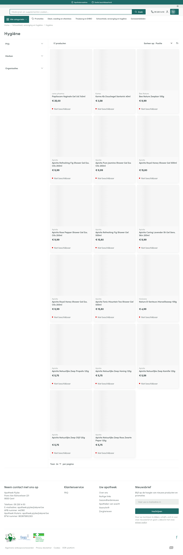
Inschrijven (157, 511)
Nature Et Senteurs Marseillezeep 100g (158, 301)
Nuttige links (105, 496)
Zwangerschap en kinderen (21, 53)
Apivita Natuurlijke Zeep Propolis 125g (70, 370)
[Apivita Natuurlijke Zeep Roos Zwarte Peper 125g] (114, 411)
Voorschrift (104, 507)
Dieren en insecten (21, 84)
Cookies (57, 547)
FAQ (66, 492)
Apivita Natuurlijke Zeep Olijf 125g (68, 437)
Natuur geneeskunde (21, 69)
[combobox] (71, 11)
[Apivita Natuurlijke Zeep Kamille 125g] (158, 344)
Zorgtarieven (105, 511)
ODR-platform (68, 547)
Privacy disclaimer (44, 547)
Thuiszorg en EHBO (21, 76)
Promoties (11, 25)
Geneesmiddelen (21, 91)
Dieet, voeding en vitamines (21, 43)
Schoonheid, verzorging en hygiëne (21, 34)
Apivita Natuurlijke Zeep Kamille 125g (157, 370)
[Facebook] (177, 537)
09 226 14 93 (19, 504)
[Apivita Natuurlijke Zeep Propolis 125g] (71, 344)
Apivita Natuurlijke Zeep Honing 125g (113, 370)
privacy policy (141, 522)
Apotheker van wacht (109, 503)
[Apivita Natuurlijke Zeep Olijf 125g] (71, 411)
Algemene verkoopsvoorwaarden (19, 547)
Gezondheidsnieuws (109, 499)
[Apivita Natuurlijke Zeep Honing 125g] (114, 344)
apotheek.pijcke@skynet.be (30, 507)
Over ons (103, 492)
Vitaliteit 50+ (21, 61)
